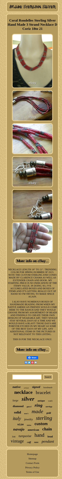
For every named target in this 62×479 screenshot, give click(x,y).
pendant (48, 441)
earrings (49, 406)
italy (17, 418)
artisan (26, 388)
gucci (29, 406)
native (17, 387)
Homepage (32, 454)
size (20, 424)
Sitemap (32, 458)
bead (50, 436)
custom (41, 424)
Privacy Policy (32, 467)
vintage (17, 441)
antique (41, 401)
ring (38, 405)
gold (48, 413)
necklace (23, 392)
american (33, 429)
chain (47, 429)
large (15, 400)
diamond (18, 406)
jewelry (28, 419)
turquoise (25, 436)
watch (50, 401)
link (13, 436)
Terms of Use (32, 472)
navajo (18, 429)
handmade (47, 387)
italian (29, 425)
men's (26, 413)
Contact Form (32, 463)
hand (39, 435)
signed (36, 387)
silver (28, 399)
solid (17, 412)
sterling (44, 418)
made (37, 411)
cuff (29, 442)
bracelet (43, 392)
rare (36, 442)
